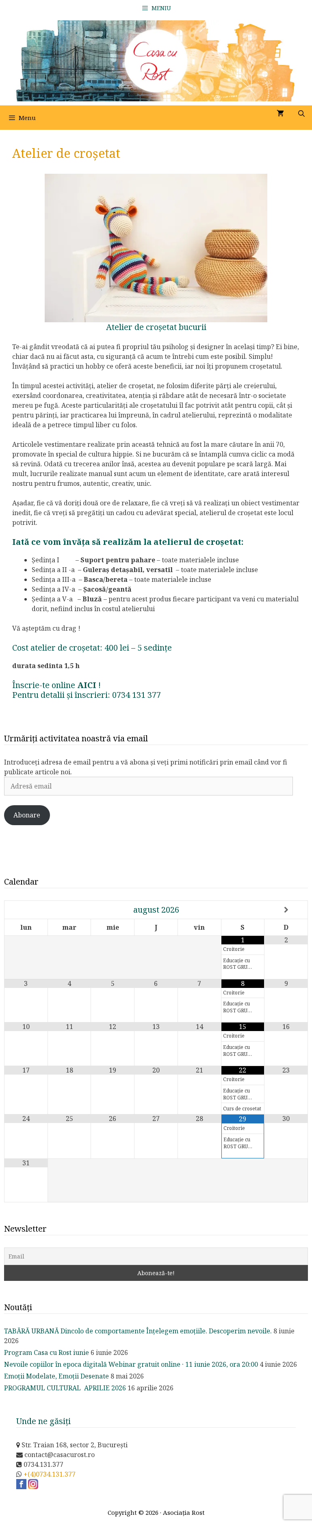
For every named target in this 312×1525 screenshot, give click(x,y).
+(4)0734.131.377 (50, 1474)
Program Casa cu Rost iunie (46, 1352)
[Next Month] (286, 910)
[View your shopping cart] (280, 113)
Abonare (26, 815)
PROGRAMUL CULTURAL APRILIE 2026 (65, 1387)
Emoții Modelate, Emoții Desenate (56, 1376)
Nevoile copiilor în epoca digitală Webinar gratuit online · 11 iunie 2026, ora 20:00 (131, 1364)
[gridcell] (156, 584)
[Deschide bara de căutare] (301, 113)
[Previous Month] (26, 910)
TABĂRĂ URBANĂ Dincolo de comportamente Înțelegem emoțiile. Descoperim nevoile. (138, 1330)
